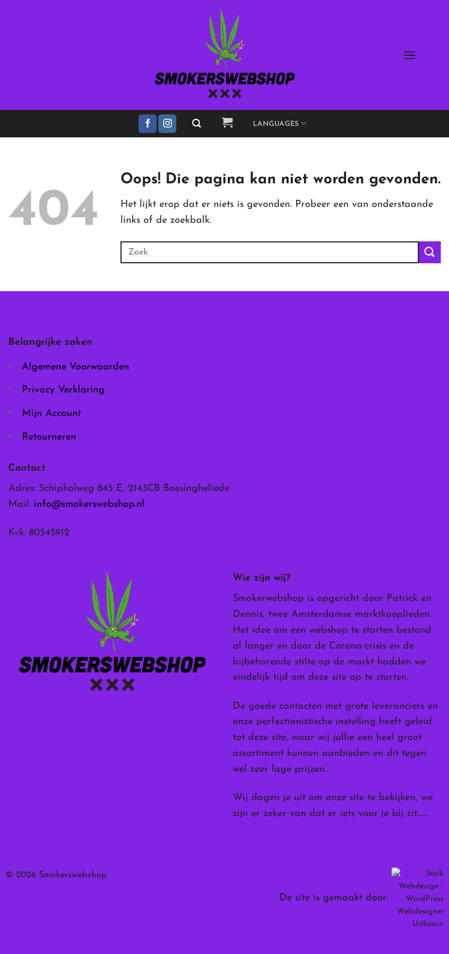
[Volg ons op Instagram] (167, 123)
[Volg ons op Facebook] (148, 123)
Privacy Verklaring (63, 390)
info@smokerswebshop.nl (89, 505)
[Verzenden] (430, 252)
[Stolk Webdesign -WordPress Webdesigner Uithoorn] (418, 898)
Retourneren (49, 437)
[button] (409, 55)
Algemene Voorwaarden (75, 367)
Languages (275, 124)
